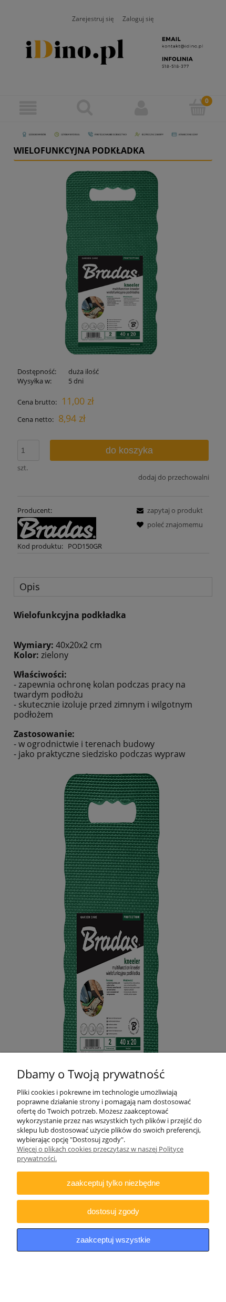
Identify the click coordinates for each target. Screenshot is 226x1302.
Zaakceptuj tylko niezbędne (113, 1182)
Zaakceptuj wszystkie (113, 1239)
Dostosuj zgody (113, 1211)
